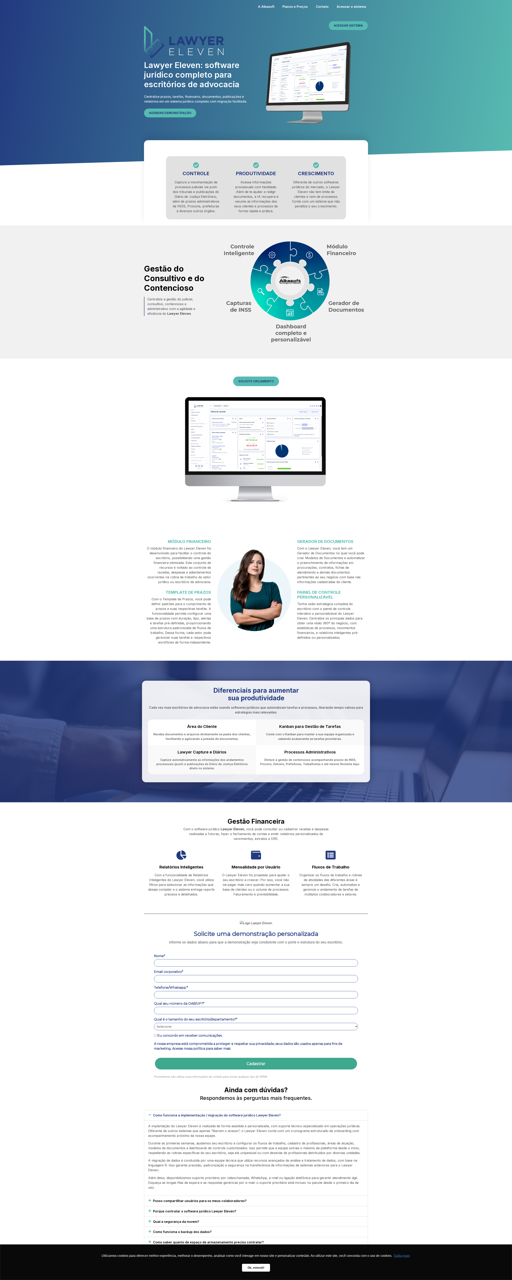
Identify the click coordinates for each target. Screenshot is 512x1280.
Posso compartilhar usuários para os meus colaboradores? (200, 1201)
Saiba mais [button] (402, 1255)
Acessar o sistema (351, 7)
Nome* (159, 956)
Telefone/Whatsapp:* (171, 987)
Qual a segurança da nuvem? (176, 1222)
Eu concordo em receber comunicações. (189, 1035)
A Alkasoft (266, 7)
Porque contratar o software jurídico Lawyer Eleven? (194, 1211)
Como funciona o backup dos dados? (182, 1232)
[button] (256, 1115)
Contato (322, 7)
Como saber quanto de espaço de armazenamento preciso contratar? (208, 1242)
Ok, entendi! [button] (256, 1267)
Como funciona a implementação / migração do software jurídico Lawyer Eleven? (217, 1115)
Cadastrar (256, 1063)
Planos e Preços (295, 7)
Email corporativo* (168, 972)
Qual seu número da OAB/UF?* (179, 1003)
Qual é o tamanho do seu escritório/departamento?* (195, 1019)
